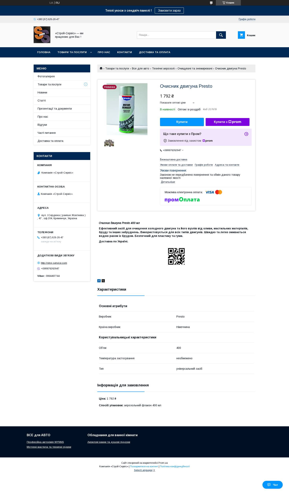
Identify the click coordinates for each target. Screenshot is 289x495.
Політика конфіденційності (175, 466)
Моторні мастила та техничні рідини (49, 446)
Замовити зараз (169, 10)
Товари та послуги (72, 52)
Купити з (220, 122)
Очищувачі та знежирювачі (195, 68)
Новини (42, 92)
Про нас (104, 52)
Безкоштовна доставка (173, 159)
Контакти (124, 52)
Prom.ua (163, 463)
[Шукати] (221, 35)
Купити (182, 122)
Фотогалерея (46, 76)
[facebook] (99, 281)
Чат (275, 484)
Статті (42, 100)
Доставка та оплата (154, 52)
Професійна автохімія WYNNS (45, 442)
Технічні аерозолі (163, 68)
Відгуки (42, 124)
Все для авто (140, 68)
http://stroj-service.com (54, 262)
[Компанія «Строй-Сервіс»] (42, 42)
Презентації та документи (55, 108)
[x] (103, 281)
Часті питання (47, 132)
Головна (43, 52)
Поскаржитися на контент (144, 466)
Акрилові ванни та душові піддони (108, 442)
